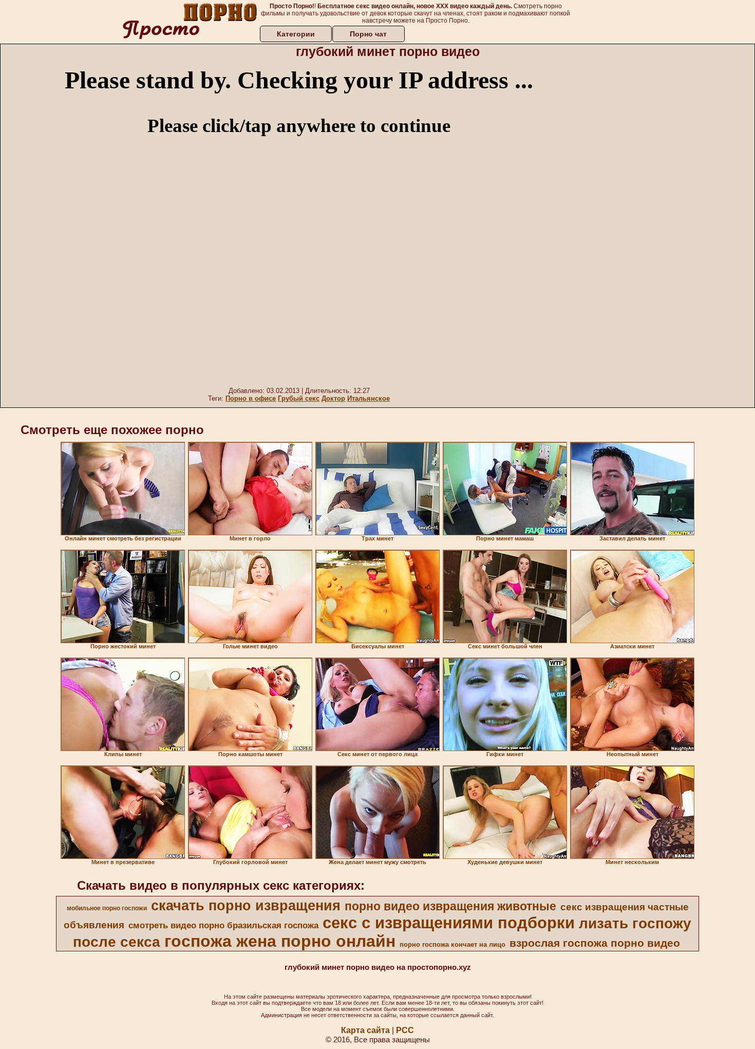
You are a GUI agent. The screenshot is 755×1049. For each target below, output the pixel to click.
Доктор (333, 398)
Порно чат (368, 34)
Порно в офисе (250, 398)
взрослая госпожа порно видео (594, 943)
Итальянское (368, 398)
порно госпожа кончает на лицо (452, 944)
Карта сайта (365, 1030)
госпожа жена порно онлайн (279, 941)
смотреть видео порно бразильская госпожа (223, 925)
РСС (405, 1030)
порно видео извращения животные (450, 906)
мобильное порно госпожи (107, 908)
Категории (296, 34)
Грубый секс (298, 398)
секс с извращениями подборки (449, 922)
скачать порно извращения (246, 905)
